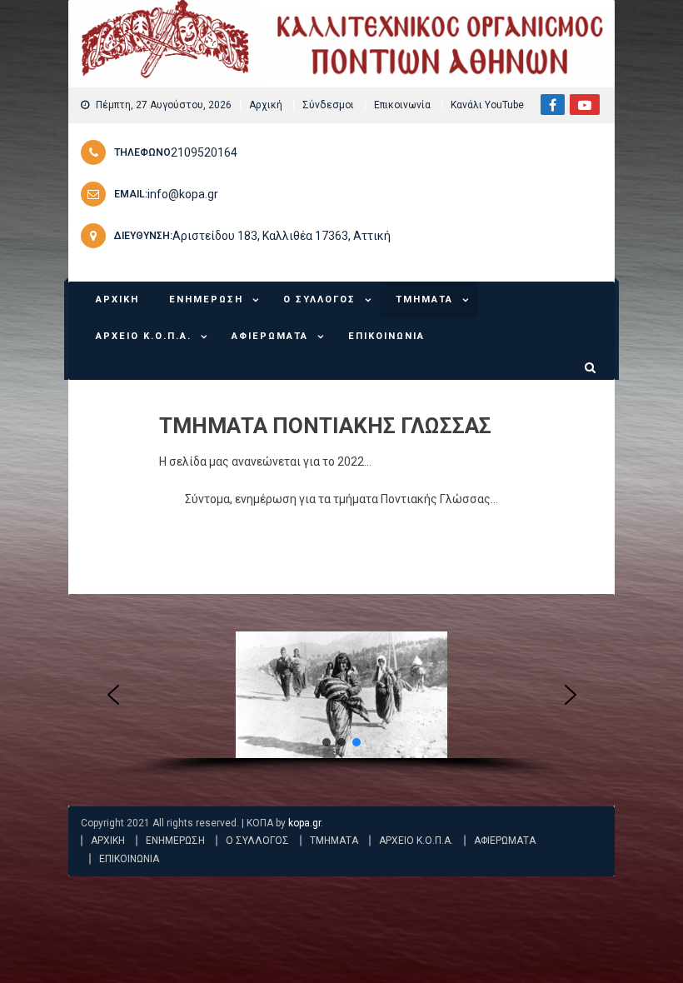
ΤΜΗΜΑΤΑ (424, 299)
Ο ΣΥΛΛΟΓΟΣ (319, 299)
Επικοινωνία (402, 105)
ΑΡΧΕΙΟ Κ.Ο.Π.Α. (144, 336)
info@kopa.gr (182, 194)
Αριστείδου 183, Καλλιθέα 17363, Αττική (281, 236)
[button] (113, 694)
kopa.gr (304, 823)
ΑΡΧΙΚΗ (117, 299)
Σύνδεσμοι (328, 105)
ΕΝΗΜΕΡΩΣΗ (206, 299)
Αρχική (265, 105)
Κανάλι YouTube (487, 105)
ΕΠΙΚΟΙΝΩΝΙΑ (386, 336)
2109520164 (204, 152)
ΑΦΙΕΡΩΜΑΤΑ (270, 336)
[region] (341, 706)
